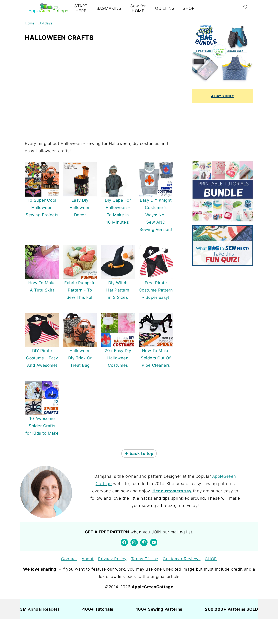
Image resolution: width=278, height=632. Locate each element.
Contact (69, 558)
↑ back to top (139, 453)
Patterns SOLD (243, 609)
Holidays (45, 23)
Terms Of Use (144, 558)
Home (29, 23)
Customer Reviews (181, 558)
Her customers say (172, 490)
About (88, 558)
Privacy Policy (112, 558)
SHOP (189, 8)
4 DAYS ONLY (222, 96)
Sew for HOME (138, 8)
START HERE (81, 8)
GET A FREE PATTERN (107, 532)
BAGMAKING (109, 8)
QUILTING (165, 8)
